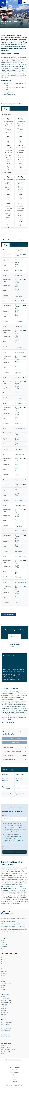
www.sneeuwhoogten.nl (6, 1022)
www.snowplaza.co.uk (6, 1028)
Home (2, 940)
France (3, 960)
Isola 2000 (3, 1014)
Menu (25, 2)
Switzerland (4, 964)
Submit (14, 852)
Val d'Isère (3, 973)
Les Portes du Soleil (6, 1000)
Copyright (14, 1069)
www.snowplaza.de (5, 1026)
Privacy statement (14, 1072)
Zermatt (3, 987)
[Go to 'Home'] (3, 3)
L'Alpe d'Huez (4, 1012)
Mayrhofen (3, 985)
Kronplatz (3, 1010)
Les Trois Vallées (5, 996)
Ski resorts (3, 942)
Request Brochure (5, 1051)
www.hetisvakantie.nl (6, 1038)
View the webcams (8, 614)
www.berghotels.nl (5, 1034)
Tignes (2, 979)
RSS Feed (3, 1053)
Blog (2, 948)
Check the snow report (7, 722)
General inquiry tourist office (8, 1049)
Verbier (3, 989)
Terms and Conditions (14, 1067)
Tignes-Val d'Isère (5, 998)
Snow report (4, 944)
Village (6, 109)
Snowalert (3, 1045)
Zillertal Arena (4, 1004)
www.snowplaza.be (5, 1024)
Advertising (14, 1077)
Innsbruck (3, 981)
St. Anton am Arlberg (6, 983)
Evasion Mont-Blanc (6, 1002)
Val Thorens (4, 977)
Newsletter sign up (5, 1047)
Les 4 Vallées (4, 1008)
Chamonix (3, 971)
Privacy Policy (8, 831)
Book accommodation (10, 95)
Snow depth (7, 91)
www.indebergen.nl (5, 1032)
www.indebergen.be (6, 1030)
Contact (14, 1079)
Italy (2, 962)
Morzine (3, 975)
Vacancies (14, 1081)
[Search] (20, 2)
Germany (3, 958)
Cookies (14, 1074)
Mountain (14, 109)
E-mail (4, 815)
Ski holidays (4, 946)
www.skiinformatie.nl (6, 1036)
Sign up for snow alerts (10, 93)
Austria (3, 956)
